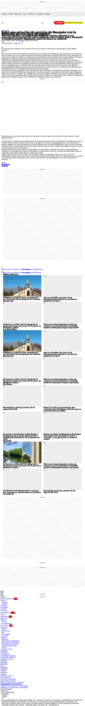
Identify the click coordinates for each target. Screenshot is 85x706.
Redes (3, 615)
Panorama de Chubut (10, 644)
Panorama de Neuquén (10, 641)
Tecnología (6, 634)
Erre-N (4, 622)
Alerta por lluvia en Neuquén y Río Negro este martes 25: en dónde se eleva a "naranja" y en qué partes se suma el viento (62, 436)
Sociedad (4, 627)
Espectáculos (7, 623)
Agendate (6, 617)
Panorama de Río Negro (11, 642)
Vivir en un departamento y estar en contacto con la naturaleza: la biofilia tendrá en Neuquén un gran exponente (61, 326)
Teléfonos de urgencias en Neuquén (14, 687)
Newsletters (7, 613)
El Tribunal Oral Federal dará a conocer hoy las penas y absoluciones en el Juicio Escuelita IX (22, 492)
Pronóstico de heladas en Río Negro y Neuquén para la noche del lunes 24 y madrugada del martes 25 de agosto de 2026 (21, 436)
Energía (4, 606)
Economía (4, 607)
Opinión (4, 637)
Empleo (3, 674)
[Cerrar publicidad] (2, 592)
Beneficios (4, 691)
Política (3, 601)
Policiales (5, 31)
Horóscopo (6, 631)
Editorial (5, 639)
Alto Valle (4, 664)
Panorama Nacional (9, 646)
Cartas (4, 647)
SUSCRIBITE (73, 23)
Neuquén (18, 14)
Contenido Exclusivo (8, 656)
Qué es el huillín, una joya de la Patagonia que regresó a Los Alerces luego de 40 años (60, 299)
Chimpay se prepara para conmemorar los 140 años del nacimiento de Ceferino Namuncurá (21, 299)
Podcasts (4, 652)
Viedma (47, 14)
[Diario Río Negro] (42, 23)
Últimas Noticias (9, 599)
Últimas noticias (7, 14)
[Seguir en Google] (2, 52)
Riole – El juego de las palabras (12, 682)
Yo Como (5, 636)
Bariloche (31, 14)
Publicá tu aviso (6, 676)
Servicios (4, 611)
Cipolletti (40, 14)
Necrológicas (5, 677)
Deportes (4, 618)
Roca (25, 14)
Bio (3, 632)
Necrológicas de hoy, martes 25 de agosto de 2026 (19, 408)
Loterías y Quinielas (8, 679)
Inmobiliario (5, 654)
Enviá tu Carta (7, 649)
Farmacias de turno (8, 681)
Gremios (5, 602)
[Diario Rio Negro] (2, 698)
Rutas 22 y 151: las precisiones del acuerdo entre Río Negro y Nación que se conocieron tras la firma (62, 409)
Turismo (4, 609)
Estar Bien (6, 626)
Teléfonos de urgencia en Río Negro (14, 686)
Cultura (3, 620)
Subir (4, 696)
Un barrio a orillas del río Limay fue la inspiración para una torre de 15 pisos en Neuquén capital (22, 326)
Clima (4, 629)
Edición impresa (7, 659)
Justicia (4, 604)
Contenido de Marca (8, 657)
